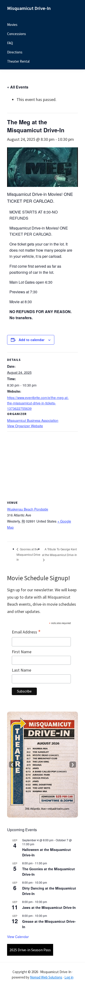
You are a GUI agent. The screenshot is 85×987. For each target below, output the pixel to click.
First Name (21, 651)
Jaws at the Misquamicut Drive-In (49, 907)
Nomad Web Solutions (46, 977)
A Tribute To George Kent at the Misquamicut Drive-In (59, 552)
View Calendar (18, 936)
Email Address (26, 632)
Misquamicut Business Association (32, 420)
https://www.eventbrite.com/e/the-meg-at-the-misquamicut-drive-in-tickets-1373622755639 (38, 403)
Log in (68, 977)
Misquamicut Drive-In (29, 8)
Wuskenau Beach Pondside (27, 509)
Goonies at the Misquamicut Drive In (28, 554)
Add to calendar (31, 339)
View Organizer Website (25, 425)
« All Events (17, 87)
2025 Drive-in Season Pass (30, 949)
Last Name (21, 670)
